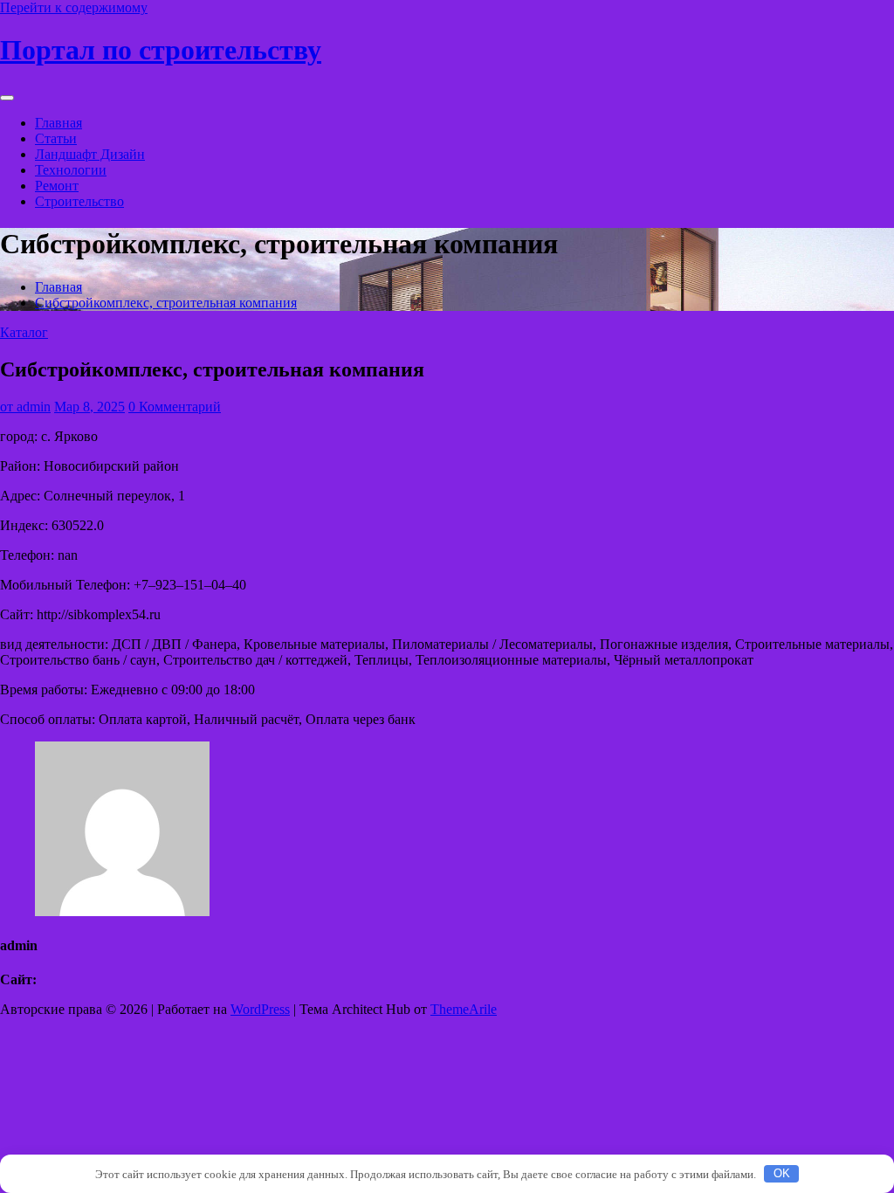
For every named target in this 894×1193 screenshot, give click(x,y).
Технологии (71, 169)
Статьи (56, 138)
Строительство (79, 201)
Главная (58, 122)
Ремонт (57, 185)
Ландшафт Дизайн (90, 154)
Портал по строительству (160, 50)
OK (782, 1173)
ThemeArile (463, 1009)
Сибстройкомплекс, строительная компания (166, 302)
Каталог (24, 332)
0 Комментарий (174, 406)
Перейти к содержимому (74, 7)
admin (25, 406)
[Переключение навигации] (7, 97)
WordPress (260, 1009)
